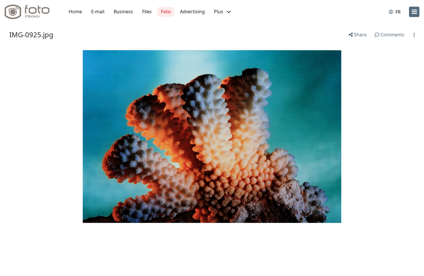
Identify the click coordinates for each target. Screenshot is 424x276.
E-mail (97, 11)
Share (360, 34)
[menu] (414, 12)
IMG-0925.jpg (31, 34)
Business (123, 11)
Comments (391, 34)
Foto (166, 11)
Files (147, 11)
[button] (222, 12)
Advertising (192, 11)
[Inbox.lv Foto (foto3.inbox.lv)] (30, 12)
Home (75, 11)
